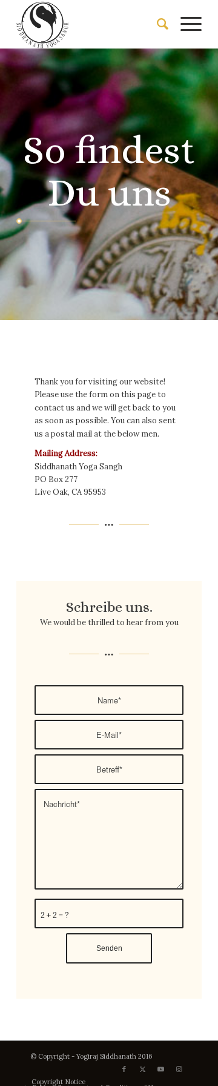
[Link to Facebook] (124, 1069)
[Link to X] (142, 1069)
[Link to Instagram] (179, 1069)
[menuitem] (156, 24)
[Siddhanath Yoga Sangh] (90, 24)
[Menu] (185, 24)
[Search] (156, 24)
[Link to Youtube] (160, 1069)
